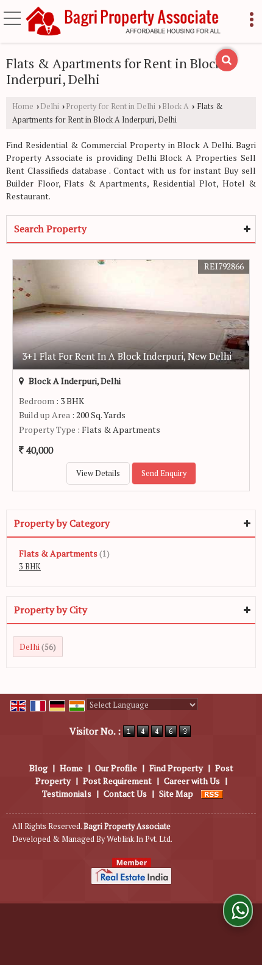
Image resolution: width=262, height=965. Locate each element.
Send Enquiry (163, 473)
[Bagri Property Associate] (124, 21)
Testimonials (66, 793)
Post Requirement (117, 780)
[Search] (227, 60)
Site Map (176, 793)
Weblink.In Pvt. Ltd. (139, 839)
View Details (98, 473)
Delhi (49, 106)
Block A (175, 106)
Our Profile (116, 768)
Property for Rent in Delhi (110, 106)
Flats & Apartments (58, 553)
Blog (38, 768)
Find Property (176, 768)
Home (23, 106)
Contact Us (125, 793)
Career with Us (192, 780)
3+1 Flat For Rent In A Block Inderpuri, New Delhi (127, 356)
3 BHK (30, 566)
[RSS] (212, 793)
